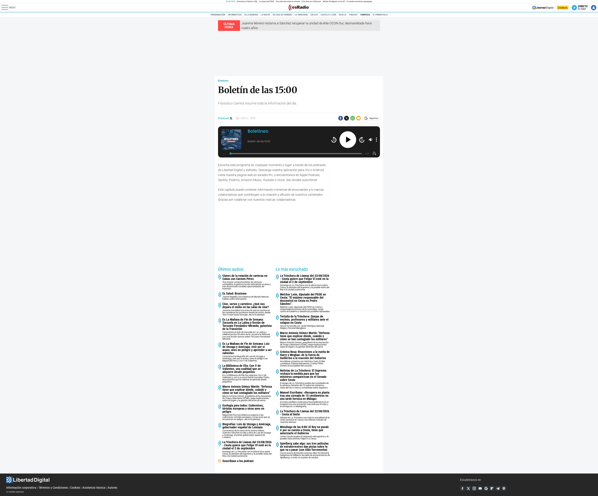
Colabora (562, 7)
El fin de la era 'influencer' (311, 1)
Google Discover (486, 488)
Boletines (223, 80)
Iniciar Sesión (593, 7)
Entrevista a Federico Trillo (247, 1)
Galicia (314, 14)
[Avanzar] (362, 139)
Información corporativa (21, 487)
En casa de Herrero (282, 14)
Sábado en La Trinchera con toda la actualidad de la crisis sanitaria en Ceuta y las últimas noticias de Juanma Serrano (305, 416)
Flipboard (492, 488)
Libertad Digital (233, 480)
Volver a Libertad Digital (542, 7)
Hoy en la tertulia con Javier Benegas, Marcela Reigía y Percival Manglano (304, 322)
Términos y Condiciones (53, 487)
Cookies (75, 487)
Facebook (462, 488)
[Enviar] (352, 118)
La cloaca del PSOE (266, 1)
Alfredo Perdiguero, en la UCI (334, 1)
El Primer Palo (380, 14)
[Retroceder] (334, 139)
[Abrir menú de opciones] (376, 140)
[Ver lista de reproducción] (374, 153)
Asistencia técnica (93, 487)
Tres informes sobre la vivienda (288, 1)
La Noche (265, 14)
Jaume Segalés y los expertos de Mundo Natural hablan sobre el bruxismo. (245, 296)
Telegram (498, 488)
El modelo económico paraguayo (359, 1)
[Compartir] (340, 118)
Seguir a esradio (231, 118)
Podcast (353, 14)
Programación (218, 14)
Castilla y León (328, 14)
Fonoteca (365, 14)
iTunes (503, 488)
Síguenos (373, 118)
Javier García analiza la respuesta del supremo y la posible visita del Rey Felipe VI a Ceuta (304, 432)
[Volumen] (371, 139)
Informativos (235, 14)
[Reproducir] (347, 139)
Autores (112, 487)
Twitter (468, 488)
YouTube (480, 488)
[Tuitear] (346, 118)
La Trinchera (301, 14)
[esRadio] (298, 7)
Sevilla (342, 14)
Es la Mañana (251, 14)
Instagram (474, 488)
